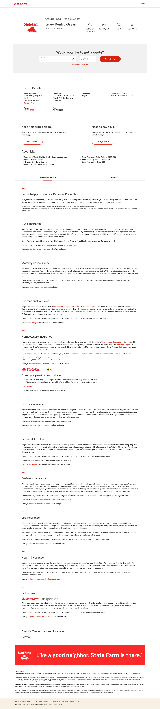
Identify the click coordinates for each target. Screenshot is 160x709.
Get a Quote (110, 59)
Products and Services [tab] (48, 177)
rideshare (49, 232)
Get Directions (29, 103)
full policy (43, 679)
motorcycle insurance (68, 273)
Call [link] (23, 323)
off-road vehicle (89, 307)
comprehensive (28, 232)
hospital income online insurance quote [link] (45, 579)
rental (38, 232)
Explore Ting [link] (27, 386)
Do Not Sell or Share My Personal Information (65, 701)
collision (126, 229)
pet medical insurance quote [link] (41, 617)
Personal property (124, 345)
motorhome (58, 307)
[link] (104, 30)
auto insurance (56, 229)
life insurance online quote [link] (40, 544)
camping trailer (70, 307)
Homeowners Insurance (111, 342)
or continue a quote (80, 65)
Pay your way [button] (103, 142)
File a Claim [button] (32, 142)
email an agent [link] (33, 323)
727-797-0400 (29, 110)
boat (78, 307)
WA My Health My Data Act (23, 701)
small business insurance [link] (40, 504)
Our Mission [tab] (112, 177)
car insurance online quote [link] (40, 249)
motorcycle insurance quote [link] (41, 287)
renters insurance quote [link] (40, 425)
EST (124, 93)
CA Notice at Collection (41, 701)
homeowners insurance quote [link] (42, 364)
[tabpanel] (80, 99)
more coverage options (92, 273)
